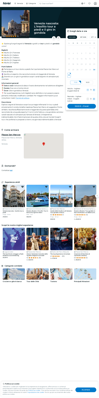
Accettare (86, 390)
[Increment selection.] (94, 89)
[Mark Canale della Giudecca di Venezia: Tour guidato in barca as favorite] (70, 187)
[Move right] (97, 196)
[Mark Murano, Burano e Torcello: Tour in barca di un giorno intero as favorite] (46, 187)
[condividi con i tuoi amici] (54, 38)
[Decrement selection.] (87, 89)
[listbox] (81, 82)
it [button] (84, 3)
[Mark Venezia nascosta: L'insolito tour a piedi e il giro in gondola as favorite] (58, 38)
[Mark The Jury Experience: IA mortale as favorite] (70, 230)
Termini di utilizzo (22, 98)
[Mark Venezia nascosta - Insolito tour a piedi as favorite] (22, 187)
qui (11, 170)
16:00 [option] (87, 82)
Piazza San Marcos (11, 134)
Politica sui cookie (34, 390)
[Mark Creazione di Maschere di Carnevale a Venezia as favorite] (94, 230)
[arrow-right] (95, 37)
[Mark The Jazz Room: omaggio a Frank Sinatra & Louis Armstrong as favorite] (22, 230)
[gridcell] (69, 75)
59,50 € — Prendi (81, 106)
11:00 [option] (75, 82)
